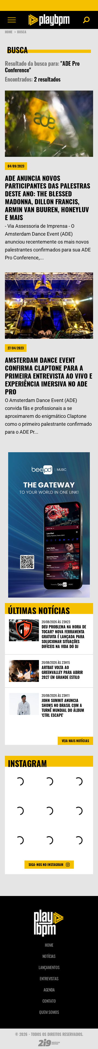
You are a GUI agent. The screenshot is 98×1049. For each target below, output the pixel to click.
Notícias (49, 956)
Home (10, 31)
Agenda (49, 990)
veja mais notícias (75, 740)
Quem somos (49, 1012)
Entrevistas (49, 978)
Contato (49, 1001)
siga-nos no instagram (46, 864)
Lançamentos (49, 967)
